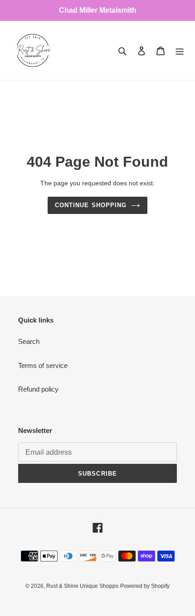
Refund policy (38, 389)
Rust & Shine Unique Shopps (82, 586)
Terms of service (43, 365)
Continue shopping (91, 205)
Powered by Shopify (145, 586)
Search (28, 341)
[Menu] (179, 50)
